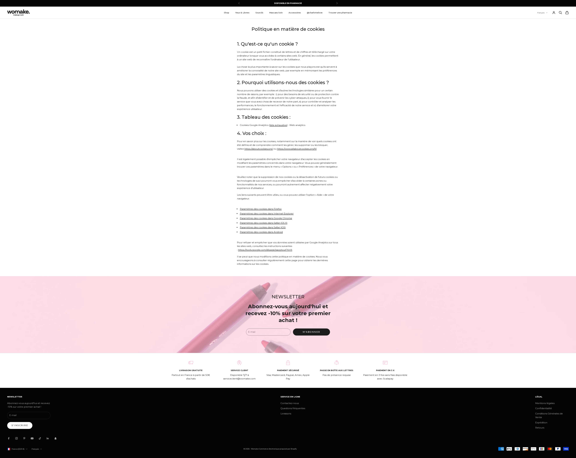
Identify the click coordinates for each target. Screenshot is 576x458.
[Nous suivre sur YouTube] (32, 438)
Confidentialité (543, 408)
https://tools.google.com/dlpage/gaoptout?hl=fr (265, 249)
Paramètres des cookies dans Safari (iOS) (263, 227)
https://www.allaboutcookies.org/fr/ (296, 148)
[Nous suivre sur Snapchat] (55, 438)
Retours (539, 427)
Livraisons (285, 413)
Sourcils (259, 12)
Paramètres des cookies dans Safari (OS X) (263, 222)
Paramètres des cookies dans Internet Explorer (267, 213)
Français (540, 13)
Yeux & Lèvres (242, 12)
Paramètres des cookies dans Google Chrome (266, 218)
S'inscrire (20, 425)
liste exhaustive (278, 125)
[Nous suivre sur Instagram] (16, 438)
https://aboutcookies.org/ (258, 148)
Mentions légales (545, 403)
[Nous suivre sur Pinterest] (24, 438)
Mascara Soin (276, 12)
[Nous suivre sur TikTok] (39, 438)
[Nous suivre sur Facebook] (8, 438)
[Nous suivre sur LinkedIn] (47, 438)
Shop (226, 12)
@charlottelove (314, 12)
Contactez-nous (289, 403)
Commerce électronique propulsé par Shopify (278, 449)
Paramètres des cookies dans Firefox (261, 208)
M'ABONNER (311, 332)
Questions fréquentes (292, 408)
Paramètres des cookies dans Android (261, 232)
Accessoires (295, 12)
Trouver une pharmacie (340, 12)
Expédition (541, 422)
